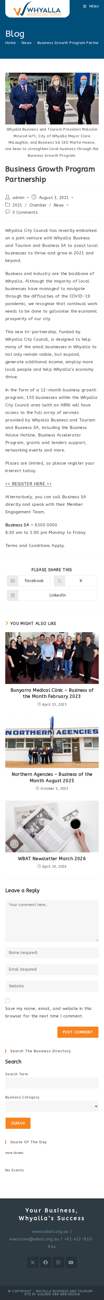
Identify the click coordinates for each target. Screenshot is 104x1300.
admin (18, 197)
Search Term (16, 1074)
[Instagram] (58, 1262)
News (59, 205)
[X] (33, 1262)
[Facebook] (45, 1262)
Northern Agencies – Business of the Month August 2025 (52, 777)
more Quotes (14, 1153)
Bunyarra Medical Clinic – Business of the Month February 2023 (52, 693)
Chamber (38, 205)
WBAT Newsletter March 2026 (52, 858)
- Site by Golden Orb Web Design (60, 1292)
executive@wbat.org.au (34, 1239)
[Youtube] (71, 1262)
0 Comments (25, 212)
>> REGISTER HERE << (28, 483)
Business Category (22, 1097)
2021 (17, 205)
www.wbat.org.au (50, 1231)
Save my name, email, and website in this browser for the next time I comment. (48, 1012)
